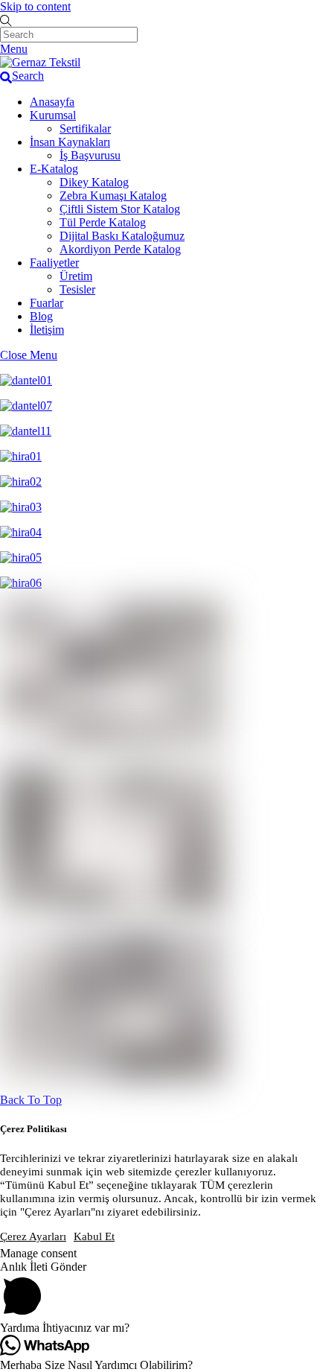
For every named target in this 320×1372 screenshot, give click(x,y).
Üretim (76, 276)
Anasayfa (52, 101)
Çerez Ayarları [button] (33, 1236)
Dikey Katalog (94, 182)
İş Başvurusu (90, 155)
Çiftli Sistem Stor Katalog (120, 209)
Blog (41, 316)
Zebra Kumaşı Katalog (113, 195)
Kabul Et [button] (94, 1236)
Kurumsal (53, 115)
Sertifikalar (85, 128)
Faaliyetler (54, 262)
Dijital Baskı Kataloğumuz (122, 235)
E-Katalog (54, 168)
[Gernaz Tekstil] (40, 62)
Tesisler (77, 289)
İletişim (47, 329)
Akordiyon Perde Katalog (120, 249)
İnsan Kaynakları (70, 142)
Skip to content (35, 6)
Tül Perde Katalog (103, 222)
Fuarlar (46, 302)
